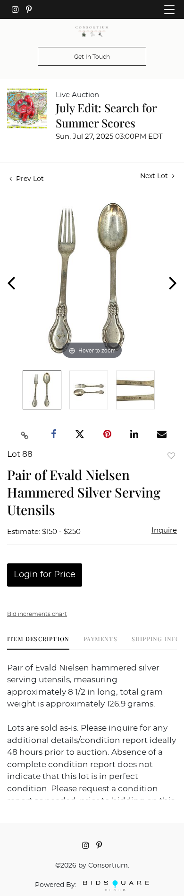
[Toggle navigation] (169, 9)
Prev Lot (29, 179)
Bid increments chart (37, 614)
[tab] (38, 642)
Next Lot (155, 176)
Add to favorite (171, 455)
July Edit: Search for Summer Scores (106, 115)
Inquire (164, 530)
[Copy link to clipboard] (25, 434)
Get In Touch (92, 57)
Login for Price (44, 574)
